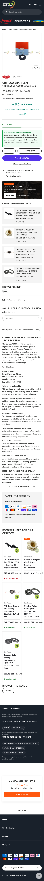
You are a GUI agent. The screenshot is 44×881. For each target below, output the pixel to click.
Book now (10, 195)
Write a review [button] (22, 794)
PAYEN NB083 (9, 743)
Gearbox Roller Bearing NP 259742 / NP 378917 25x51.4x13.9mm (28, 271)
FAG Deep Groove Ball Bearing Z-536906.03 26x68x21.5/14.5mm (27, 252)
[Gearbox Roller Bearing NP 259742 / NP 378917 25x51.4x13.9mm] (32, 592)
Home (4, 29)
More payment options (22, 164)
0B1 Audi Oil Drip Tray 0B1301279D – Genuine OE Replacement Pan (28, 213)
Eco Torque (10, 875)
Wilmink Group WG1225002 (14, 748)
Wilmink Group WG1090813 (27, 743)
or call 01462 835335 (23, 195)
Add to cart (29, 151)
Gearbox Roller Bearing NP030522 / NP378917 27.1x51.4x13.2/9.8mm (12, 662)
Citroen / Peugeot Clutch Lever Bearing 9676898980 (26, 232)
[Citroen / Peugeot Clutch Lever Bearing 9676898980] (32, 546)
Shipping (14, 98)
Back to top (22, 810)
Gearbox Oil (18, 21)
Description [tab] (7, 329)
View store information (13, 176)
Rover (5, 291)
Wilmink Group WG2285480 (14, 752)
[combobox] (22, 12)
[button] (35, 4)
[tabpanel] (22, 411)
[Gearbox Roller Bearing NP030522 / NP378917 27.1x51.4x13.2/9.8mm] (12, 641)
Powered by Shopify (20, 875)
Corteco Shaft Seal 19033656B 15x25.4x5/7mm (22, 29)
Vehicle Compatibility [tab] (24, 329)
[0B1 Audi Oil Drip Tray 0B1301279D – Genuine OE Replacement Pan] (12, 546)
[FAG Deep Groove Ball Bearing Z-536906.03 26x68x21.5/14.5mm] (12, 592)
